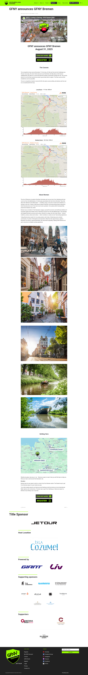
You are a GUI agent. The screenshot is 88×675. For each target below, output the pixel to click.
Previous (23, 507)
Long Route (39, 89)
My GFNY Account (28, 654)
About (35, 3)
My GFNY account (74, 2)
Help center (65, 3)
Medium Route (39, 140)
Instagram (47, 656)
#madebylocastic (65, 672)
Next (65, 507)
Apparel (26, 661)
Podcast (47, 659)
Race (41, 3)
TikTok (46, 663)
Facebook (47, 661)
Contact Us (27, 668)
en (80, 2)
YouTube (47, 652)
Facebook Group (49, 654)
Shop (59, 3)
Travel (46, 3)
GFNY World (27, 659)
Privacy (26, 666)
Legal (25, 663)
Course (26, 656)
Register (53, 2)
